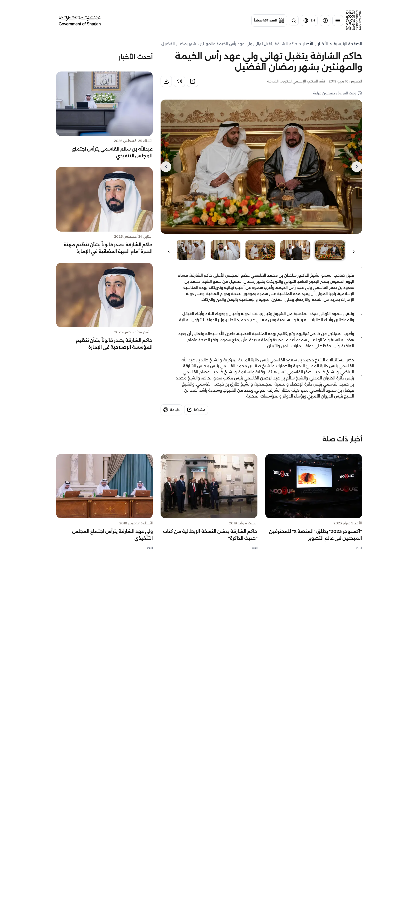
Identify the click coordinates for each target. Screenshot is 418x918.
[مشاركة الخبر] (192, 81)
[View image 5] (190, 250)
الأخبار (323, 43)
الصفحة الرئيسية (348, 43)
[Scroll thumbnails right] (169, 252)
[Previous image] (356, 166)
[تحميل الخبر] (166, 81)
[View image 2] (295, 250)
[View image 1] (330, 250)
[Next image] (166, 166)
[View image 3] (260, 250)
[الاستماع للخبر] (179, 81)
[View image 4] (225, 250)
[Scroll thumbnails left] (354, 252)
